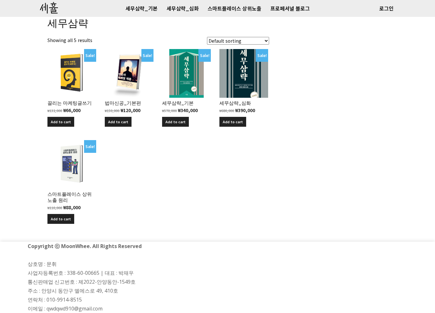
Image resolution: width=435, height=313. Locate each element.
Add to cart (61, 121)
